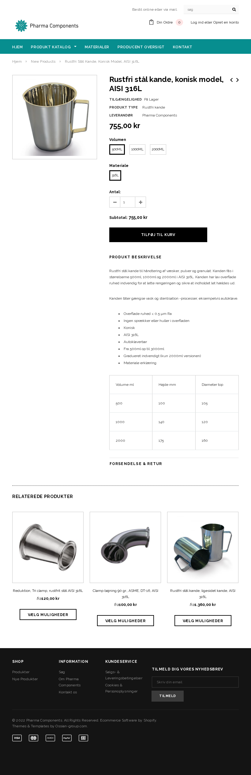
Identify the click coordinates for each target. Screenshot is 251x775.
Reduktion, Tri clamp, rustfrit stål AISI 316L (48, 591)
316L (115, 175)
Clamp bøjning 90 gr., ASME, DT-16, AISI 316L (125, 594)
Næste (237, 80)
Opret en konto (226, 22)
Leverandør (121, 115)
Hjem (17, 61)
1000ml (137, 149)
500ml (117, 149)
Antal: (115, 192)
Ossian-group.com (71, 726)
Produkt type (123, 107)
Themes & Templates (30, 726)
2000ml (158, 149)
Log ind (197, 22)
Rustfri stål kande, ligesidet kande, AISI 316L (202, 594)
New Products (43, 61)
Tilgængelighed (125, 99)
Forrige (231, 80)
